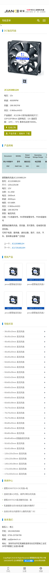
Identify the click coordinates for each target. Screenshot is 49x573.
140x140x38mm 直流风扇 (15, 464)
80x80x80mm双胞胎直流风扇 (17, 438)
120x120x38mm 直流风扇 (15, 459)
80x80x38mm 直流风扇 (14, 433)
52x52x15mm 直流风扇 (14, 377)
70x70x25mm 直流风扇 (14, 413)
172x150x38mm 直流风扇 (15, 469)
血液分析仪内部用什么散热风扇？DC (19, 511)
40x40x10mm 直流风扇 (14, 342)
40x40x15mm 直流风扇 (14, 347)
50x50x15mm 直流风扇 (14, 367)
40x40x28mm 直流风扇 (14, 357)
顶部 (41, 571)
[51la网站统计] (29, 561)
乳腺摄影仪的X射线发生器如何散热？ (20, 506)
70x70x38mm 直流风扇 (14, 418)
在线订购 (12, 127)
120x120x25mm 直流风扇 (15, 453)
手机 (8, 571)
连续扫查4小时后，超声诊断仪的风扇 (20, 494)
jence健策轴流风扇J (13, 284)
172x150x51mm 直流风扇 (15, 474)
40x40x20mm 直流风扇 (14, 352)
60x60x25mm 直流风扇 (14, 397)
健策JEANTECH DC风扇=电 (16, 488)
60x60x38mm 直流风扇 (14, 403)
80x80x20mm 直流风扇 (14, 423)
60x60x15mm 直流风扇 (14, 387)
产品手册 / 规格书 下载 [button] (19, 133)
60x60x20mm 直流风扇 (14, 392)
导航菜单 (6, 20)
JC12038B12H (18, 244)
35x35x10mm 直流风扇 (14, 336)
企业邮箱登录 (18, 561)
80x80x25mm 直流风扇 (14, 428)
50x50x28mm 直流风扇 (14, 372)
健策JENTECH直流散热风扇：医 (18, 500)
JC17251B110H (18, 248)
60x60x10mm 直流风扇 (14, 382)
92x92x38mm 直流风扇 (14, 448)
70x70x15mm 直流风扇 (14, 408)
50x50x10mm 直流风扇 (14, 362)
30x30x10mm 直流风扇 (14, 331)
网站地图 (42, 561)
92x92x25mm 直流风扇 (14, 443)
